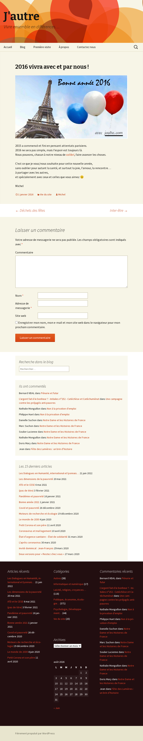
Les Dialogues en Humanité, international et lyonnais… (49, 473)
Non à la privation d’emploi (61, 408)
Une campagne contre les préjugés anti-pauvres (117, 599)
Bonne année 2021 (29, 502)
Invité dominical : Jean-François (36, 548)
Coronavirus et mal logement (35, 531)
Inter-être (119, 210)
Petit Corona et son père (33, 525)
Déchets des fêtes (30, 210)
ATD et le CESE (27, 484)
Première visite (42, 47)
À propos (64, 47)
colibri (70, 154)
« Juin (57, 708)
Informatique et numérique (68, 584)
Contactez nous (86, 47)
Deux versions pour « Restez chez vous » (41, 554)
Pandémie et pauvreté (31, 496)
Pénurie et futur (49, 393)
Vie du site (46, 194)
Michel (61, 194)
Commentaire (24, 252)
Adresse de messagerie (23, 306)
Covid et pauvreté (29, 508)
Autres (57, 578)
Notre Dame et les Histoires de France (64, 420)
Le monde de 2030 (29, 519)
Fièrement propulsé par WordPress (35, 733)
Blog (22, 47)
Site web (20, 316)
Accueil (8, 47)
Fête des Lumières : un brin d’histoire (51, 449)
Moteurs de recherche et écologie (38, 513)
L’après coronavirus (30, 542)
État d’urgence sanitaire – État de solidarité (43, 536)
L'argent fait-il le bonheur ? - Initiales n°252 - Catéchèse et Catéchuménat (59, 399)
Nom (19, 295)
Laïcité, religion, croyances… (70, 589)
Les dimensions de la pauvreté (36, 479)
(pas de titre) (26, 490)
